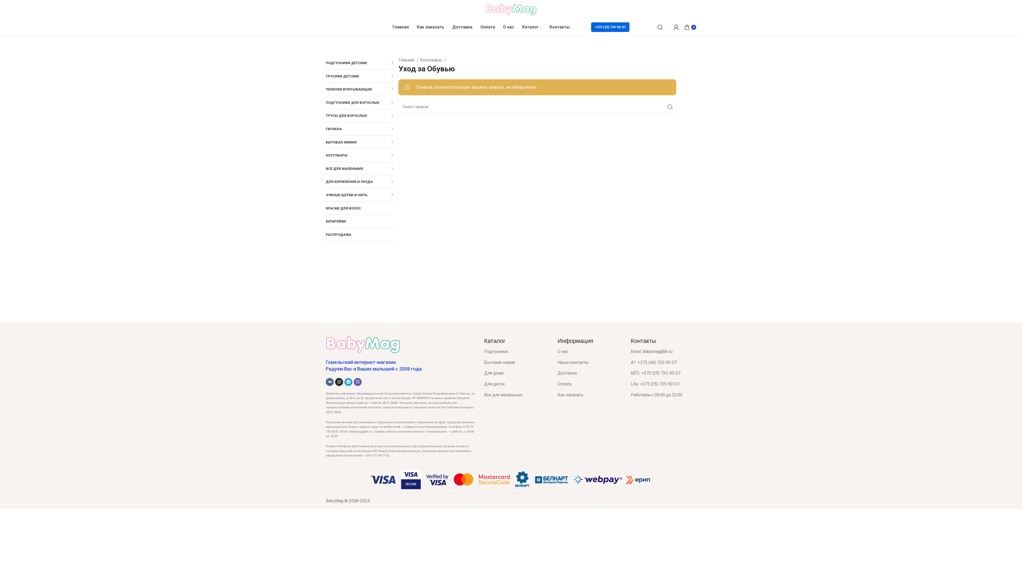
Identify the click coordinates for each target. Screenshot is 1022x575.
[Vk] (330, 382)
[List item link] (517, 351)
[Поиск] (660, 27)
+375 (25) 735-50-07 (610, 27)
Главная (406, 60)
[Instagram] (339, 382)
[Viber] (358, 382)
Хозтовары (431, 60)
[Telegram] (348, 382)
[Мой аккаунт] (676, 27)
